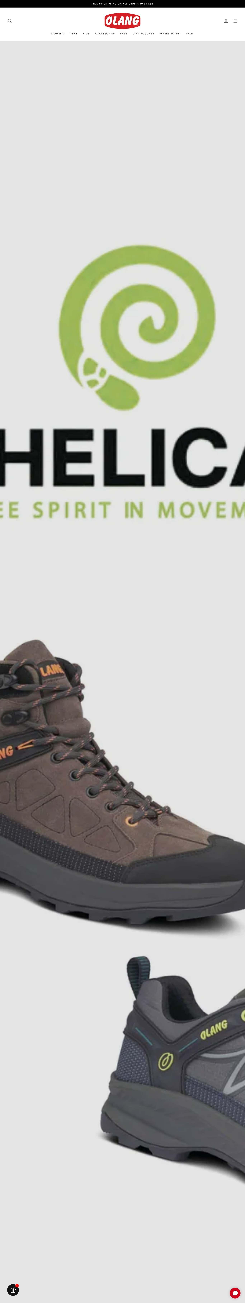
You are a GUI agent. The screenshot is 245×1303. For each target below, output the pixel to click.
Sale (123, 33)
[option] (122, 4)
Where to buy (170, 33)
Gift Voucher (143, 33)
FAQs (190, 33)
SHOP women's (122, 705)
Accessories (105, 33)
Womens (57, 33)
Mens (74, 33)
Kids (86, 33)
